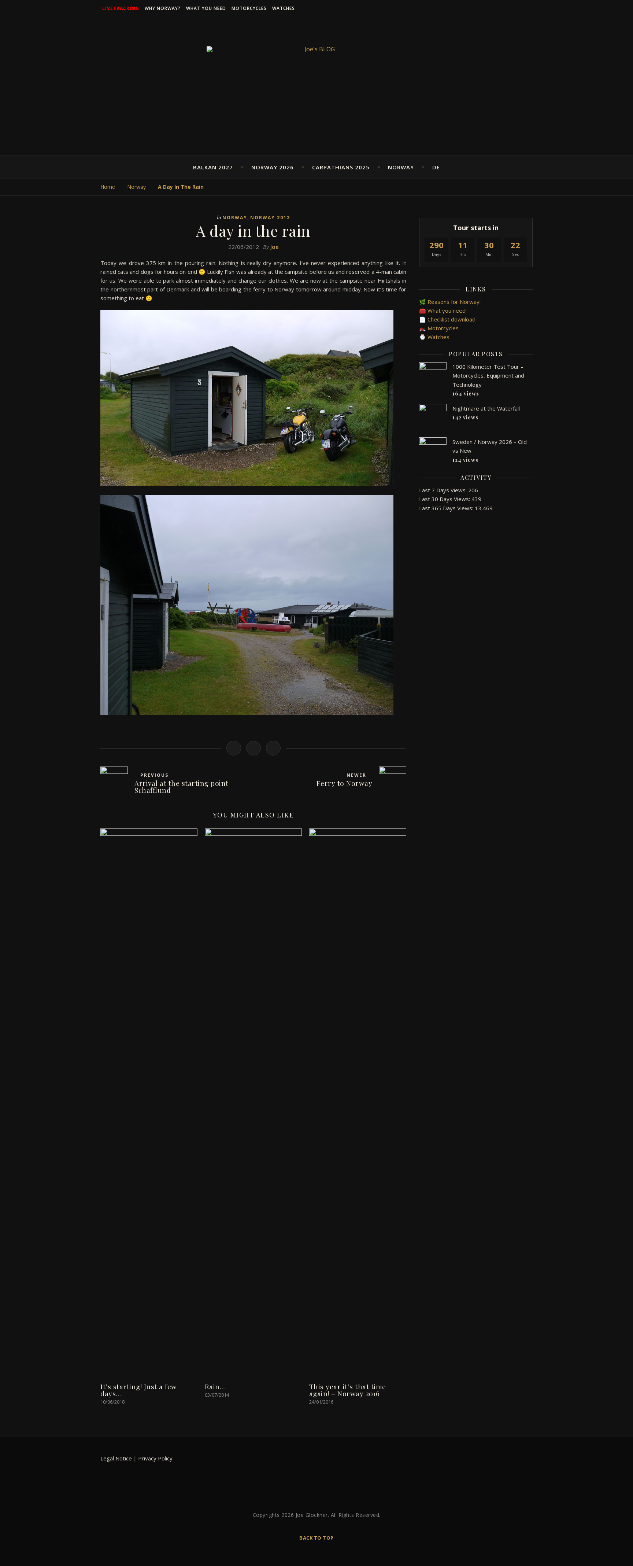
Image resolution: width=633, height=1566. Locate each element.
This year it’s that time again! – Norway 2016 (347, 1390)
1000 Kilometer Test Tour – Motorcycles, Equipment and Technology (488, 375)
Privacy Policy (155, 1458)
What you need (206, 8)
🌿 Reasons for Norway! (450, 301)
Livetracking (120, 8)
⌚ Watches (434, 337)
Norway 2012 (270, 217)
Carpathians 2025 (341, 167)
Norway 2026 (272, 167)
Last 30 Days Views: (445, 499)
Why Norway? (163, 8)
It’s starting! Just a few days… (138, 1390)
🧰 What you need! (443, 310)
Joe (274, 246)
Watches (283, 8)
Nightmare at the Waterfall (486, 408)
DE (436, 167)
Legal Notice (116, 1458)
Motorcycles (249, 8)
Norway (401, 167)
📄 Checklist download (447, 319)
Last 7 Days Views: (443, 490)
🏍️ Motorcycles (439, 328)
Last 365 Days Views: (447, 508)
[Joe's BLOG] (316, 49)
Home (107, 186)
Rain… (215, 1386)
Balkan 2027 (213, 167)
